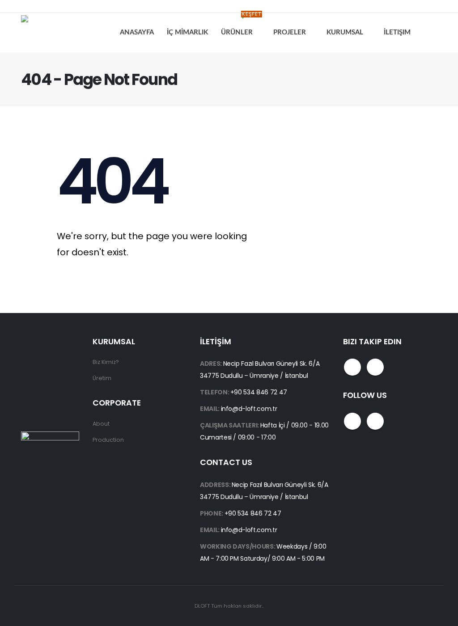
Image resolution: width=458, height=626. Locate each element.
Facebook (352, 367)
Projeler (289, 32)
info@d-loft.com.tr (249, 408)
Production (108, 440)
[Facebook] (27, 6)
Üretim (102, 378)
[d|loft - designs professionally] (54, 33)
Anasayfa (137, 32)
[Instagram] (46, 6)
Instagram (375, 367)
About (101, 423)
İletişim (397, 32)
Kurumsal (345, 32)
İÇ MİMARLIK (187, 32)
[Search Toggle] (430, 33)
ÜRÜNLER (241, 25)
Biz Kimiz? (106, 362)
